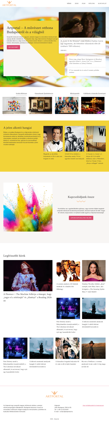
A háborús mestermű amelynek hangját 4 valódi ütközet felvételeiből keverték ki (92, 324)
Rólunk (92, 3)
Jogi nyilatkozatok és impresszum (93, 405)
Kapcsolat (102, 3)
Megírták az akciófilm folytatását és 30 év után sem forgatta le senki (52, 156)
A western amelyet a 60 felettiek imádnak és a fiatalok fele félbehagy (67, 286)
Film (83, 3)
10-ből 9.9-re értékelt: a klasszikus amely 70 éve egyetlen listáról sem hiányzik (74, 156)
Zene (77, 3)
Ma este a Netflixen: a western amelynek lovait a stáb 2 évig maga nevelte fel (93, 364)
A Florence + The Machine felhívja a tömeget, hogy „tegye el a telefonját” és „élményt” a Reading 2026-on (27, 297)
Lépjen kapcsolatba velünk (81, 218)
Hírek (69, 3)
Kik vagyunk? (13, 47)
